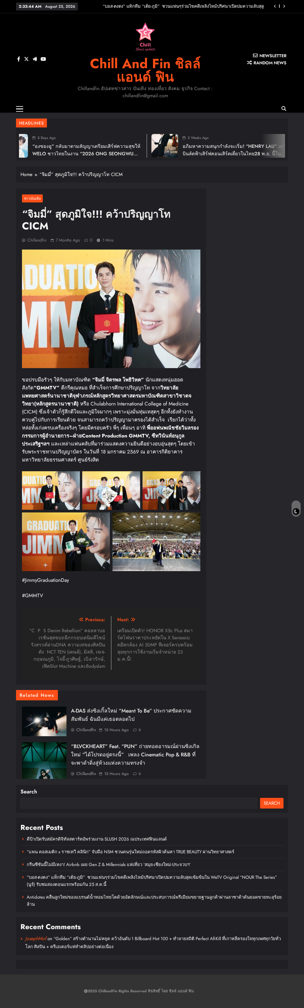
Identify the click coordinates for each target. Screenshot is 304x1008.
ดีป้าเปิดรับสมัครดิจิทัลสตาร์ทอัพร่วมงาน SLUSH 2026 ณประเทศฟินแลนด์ (97, 839)
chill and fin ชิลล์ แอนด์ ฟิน (145, 70)
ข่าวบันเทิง (32, 198)
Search (28, 791)
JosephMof (35, 938)
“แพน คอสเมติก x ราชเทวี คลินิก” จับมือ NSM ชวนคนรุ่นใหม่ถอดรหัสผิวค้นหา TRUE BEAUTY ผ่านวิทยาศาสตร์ (130, 852)
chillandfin (36, 240)
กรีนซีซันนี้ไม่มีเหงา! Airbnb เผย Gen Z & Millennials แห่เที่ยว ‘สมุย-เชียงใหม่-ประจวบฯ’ (109, 864)
